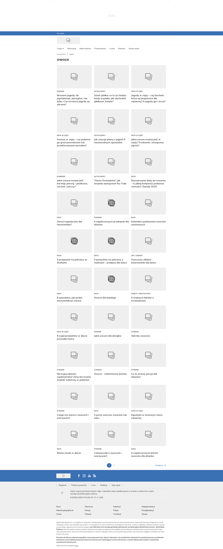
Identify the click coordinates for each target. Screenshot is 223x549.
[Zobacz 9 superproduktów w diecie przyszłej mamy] (74, 317)
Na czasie (60, 33)
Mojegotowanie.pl (148, 507)
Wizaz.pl (88, 514)
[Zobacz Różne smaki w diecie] (74, 434)
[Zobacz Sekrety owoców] (148, 317)
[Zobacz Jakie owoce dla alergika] (111, 317)
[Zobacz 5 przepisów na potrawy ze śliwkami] (74, 241)
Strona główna (61, 54)
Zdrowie (60, 91)
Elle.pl (58, 507)
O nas (93, 485)
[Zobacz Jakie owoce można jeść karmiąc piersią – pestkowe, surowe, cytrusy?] (74, 162)
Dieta (133, 176)
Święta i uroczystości (141, 294)
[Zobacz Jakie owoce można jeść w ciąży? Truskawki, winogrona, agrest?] (148, 120)
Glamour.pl (89, 507)
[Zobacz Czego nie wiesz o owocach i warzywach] (74, 396)
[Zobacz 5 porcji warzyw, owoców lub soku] (111, 396)
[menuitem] (60, 48)
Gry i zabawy (137, 255)
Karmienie (61, 176)
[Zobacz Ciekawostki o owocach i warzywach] (111, 434)
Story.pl (144, 514)
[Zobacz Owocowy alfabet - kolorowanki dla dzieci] (148, 241)
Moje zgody (116, 485)
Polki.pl (115, 510)
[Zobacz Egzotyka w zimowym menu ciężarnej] (148, 396)
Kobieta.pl (117, 507)
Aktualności (99, 91)
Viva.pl (58, 514)
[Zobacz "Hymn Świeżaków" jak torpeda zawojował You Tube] (111, 162)
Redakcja (103, 485)
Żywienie (98, 217)
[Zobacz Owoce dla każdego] (111, 279)
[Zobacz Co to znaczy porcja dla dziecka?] (148, 355)
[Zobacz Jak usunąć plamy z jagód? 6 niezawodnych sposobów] (111, 120)
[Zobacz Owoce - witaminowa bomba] (111, 355)
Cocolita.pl (117, 514)
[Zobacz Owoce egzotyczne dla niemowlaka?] (74, 203)
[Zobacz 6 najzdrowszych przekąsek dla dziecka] (111, 203)
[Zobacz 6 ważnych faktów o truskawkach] (148, 279)
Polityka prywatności (79, 485)
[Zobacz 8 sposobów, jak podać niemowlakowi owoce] (74, 279)
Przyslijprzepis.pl (148, 510)
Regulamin (63, 485)
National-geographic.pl (64, 510)
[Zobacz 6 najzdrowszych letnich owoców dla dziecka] (148, 434)
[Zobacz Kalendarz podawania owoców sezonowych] (148, 203)
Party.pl (87, 510)
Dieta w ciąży (137, 91)
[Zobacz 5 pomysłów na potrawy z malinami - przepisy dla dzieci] (111, 241)
